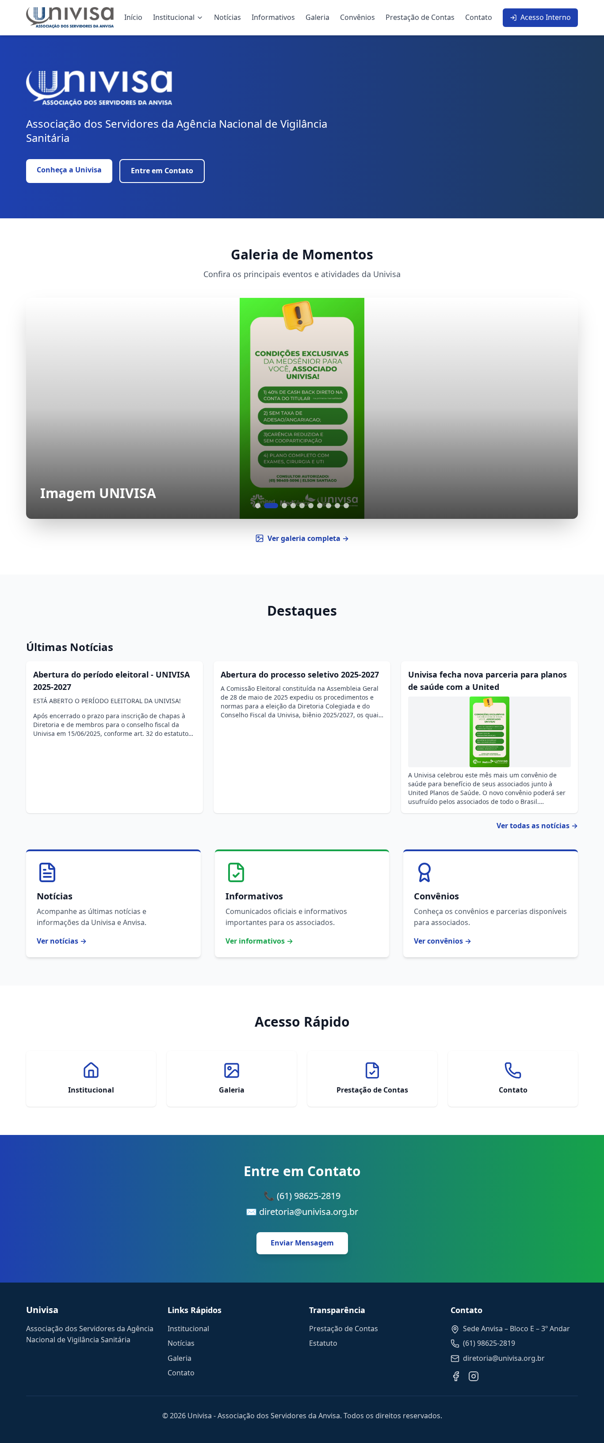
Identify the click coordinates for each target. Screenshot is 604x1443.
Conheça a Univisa (69, 170)
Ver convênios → (442, 941)
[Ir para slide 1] (257, 505)
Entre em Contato (162, 170)
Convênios (357, 17)
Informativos (273, 17)
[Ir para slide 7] (319, 505)
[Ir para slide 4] (293, 505)
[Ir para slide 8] (328, 505)
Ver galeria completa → (308, 538)
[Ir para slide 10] (346, 505)
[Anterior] (43, 408)
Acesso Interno (545, 17)
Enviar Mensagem (302, 1243)
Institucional (174, 17)
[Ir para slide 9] (337, 505)
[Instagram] (473, 1376)
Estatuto (323, 1343)
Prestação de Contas (420, 17)
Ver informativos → (259, 941)
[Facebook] (456, 1376)
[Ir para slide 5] (302, 505)
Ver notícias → (62, 941)
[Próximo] (560, 408)
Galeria (317, 17)
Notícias (227, 17)
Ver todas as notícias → (537, 825)
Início (133, 17)
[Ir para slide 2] (271, 505)
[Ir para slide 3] (284, 505)
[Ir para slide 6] (310, 505)
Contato (478, 17)
